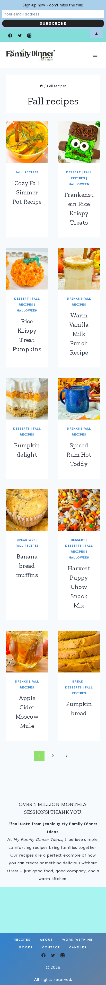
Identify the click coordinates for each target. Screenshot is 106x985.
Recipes (22, 939)
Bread (77, 681)
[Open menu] (95, 55)
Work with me (77, 939)
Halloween (79, 184)
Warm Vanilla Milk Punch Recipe (79, 333)
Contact (51, 947)
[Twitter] (53, 955)
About (46, 939)
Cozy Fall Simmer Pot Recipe (26, 192)
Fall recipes (27, 172)
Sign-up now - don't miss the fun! (53, 5)
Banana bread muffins (27, 566)
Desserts (21, 428)
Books (26, 947)
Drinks (73, 298)
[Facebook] (43, 955)
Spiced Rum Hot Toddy (78, 454)
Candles (78, 947)
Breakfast (26, 540)
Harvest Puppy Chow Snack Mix (79, 586)
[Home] (41, 86)
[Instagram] (62, 955)
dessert (73, 172)
